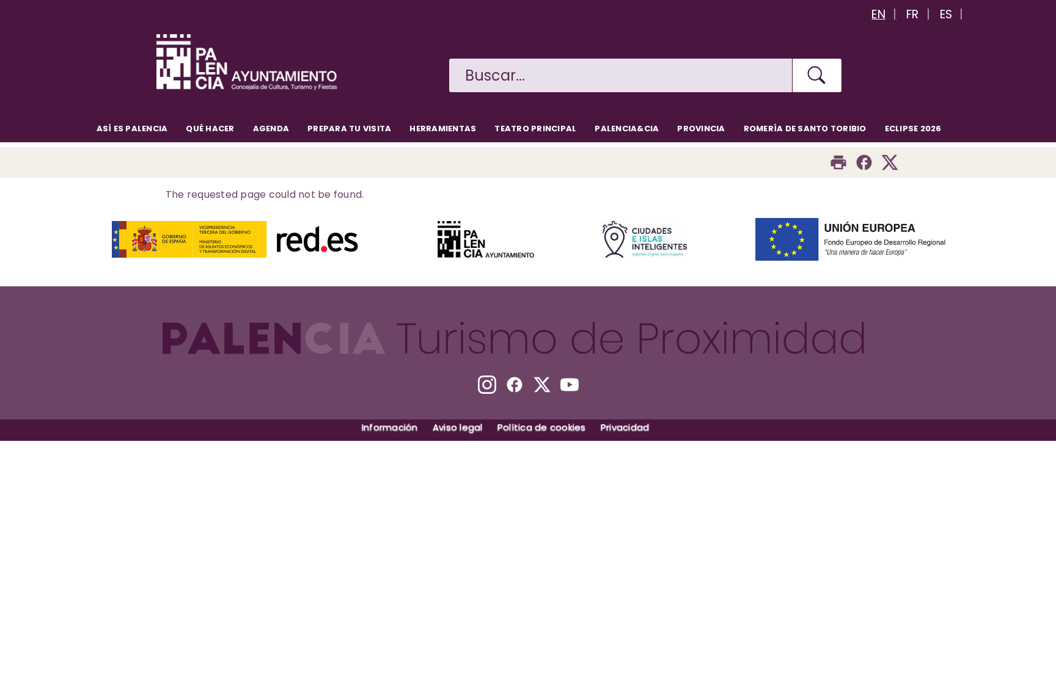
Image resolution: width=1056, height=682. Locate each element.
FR (912, 14)
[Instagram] (487, 384)
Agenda (271, 128)
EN (878, 14)
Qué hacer (210, 128)
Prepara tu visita (349, 128)
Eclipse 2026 (913, 128)
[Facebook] (864, 162)
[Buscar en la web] (817, 75)
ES (946, 14)
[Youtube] (569, 384)
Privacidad (625, 427)
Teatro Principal (535, 128)
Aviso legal (458, 427)
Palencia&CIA (627, 128)
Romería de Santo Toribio (805, 128)
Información (390, 427)
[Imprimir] (838, 162)
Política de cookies (541, 427)
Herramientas (442, 128)
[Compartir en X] (890, 162)
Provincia (701, 128)
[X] (542, 384)
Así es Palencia (132, 128)
